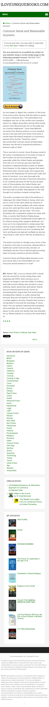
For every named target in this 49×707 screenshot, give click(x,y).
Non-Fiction (14, 332)
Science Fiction (13, 443)
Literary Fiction (13, 413)
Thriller (9, 458)
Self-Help (32, 332)
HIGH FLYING (22, 520)
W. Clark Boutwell (24, 496)
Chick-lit (10, 368)
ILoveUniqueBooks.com (24, 4)
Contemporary (12, 381)
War (8, 465)
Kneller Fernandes (29, 504)
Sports (9, 451)
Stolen (20, 530)
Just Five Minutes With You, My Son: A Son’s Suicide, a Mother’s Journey (29, 616)
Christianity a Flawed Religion (29, 573)
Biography (11, 361)
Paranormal (11, 426)
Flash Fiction (12, 393)
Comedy (10, 376)
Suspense (11, 453)
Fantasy (10, 391)
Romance (10, 438)
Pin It (35, 339)
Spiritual (10, 448)
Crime (9, 383)
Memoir (10, 416)
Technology (11, 456)
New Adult (11, 421)
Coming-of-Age (13, 378)
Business (10, 363)
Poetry (9, 428)
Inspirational (11, 406)
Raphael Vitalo (17, 490)
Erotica (9, 388)
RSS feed (14, 46)
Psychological (12, 433)
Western (10, 468)
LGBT (9, 411)
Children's (11, 371)
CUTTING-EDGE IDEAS (26, 629)
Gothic (9, 396)
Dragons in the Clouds (26, 586)
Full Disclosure (21, 669)
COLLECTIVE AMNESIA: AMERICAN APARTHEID (26, 601)
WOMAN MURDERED (25, 544)
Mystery (10, 418)
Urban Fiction (12, 463)
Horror (9, 403)
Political (23, 332)
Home (7, 23)
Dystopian (11, 386)
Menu (5, 14)
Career (9, 366)
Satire (9, 441)
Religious (10, 436)
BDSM (9, 358)
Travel (9, 460)
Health (9, 398)
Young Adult (11, 470)
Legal (9, 408)
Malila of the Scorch (22, 493)
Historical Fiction (13, 401)
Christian (10, 373)
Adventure (11, 356)
